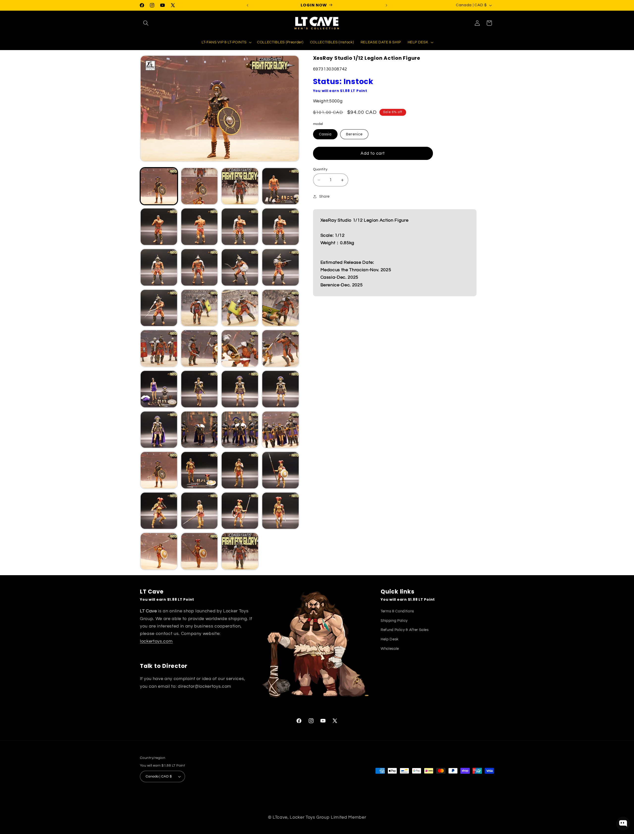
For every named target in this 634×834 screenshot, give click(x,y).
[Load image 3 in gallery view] (240, 186)
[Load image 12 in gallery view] (280, 267)
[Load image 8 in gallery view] (280, 227)
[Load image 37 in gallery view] (159, 551)
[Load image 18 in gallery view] (199, 348)
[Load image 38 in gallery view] (199, 551)
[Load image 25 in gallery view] (159, 430)
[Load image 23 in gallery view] (240, 389)
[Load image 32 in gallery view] (280, 470)
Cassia (325, 134)
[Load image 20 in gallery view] (280, 348)
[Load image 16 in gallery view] (280, 308)
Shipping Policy (394, 621)
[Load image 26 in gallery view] (199, 430)
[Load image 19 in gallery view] (240, 348)
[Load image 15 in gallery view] (240, 308)
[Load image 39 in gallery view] (240, 551)
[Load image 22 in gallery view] (199, 389)
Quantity (320, 169)
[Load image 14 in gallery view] (199, 308)
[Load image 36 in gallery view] (280, 511)
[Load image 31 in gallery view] (240, 470)
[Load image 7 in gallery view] (240, 227)
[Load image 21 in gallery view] (159, 389)
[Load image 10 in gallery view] (199, 267)
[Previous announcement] (247, 5)
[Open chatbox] (623, 824)
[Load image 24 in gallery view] (280, 389)
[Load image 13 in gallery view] (159, 308)
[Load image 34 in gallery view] (199, 511)
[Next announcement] (386, 5)
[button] (146, 23)
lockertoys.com (156, 641)
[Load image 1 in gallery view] (159, 186)
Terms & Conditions (397, 611)
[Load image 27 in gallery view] (240, 430)
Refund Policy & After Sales (405, 630)
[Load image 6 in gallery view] (199, 227)
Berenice (354, 134)
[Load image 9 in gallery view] (159, 267)
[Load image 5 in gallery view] (159, 227)
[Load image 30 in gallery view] (199, 470)
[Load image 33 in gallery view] (159, 511)
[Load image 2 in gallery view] (199, 186)
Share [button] (324, 196)
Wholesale (390, 649)
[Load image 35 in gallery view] (240, 511)
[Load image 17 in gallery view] (159, 348)
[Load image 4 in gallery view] (280, 186)
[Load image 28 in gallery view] (280, 430)
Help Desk (390, 639)
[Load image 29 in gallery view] (159, 470)
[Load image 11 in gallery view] (240, 267)
